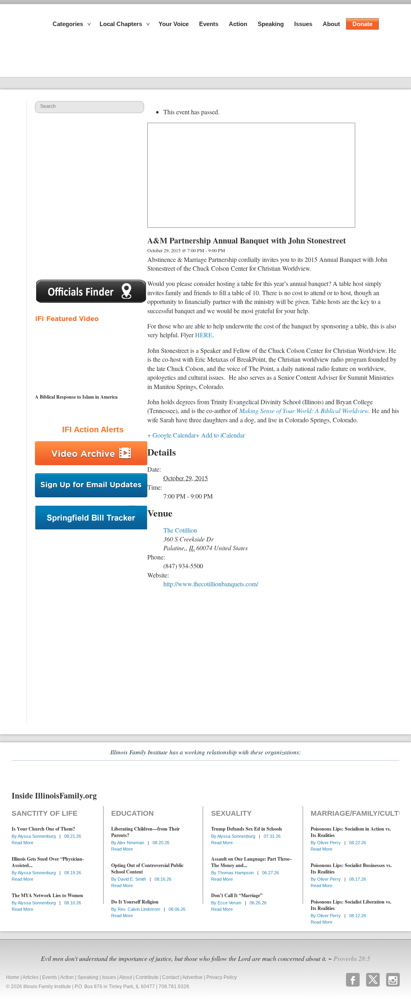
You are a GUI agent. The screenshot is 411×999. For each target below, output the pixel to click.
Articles (30, 977)
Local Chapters (121, 23)
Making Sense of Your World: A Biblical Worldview (303, 410)
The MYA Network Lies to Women (47, 895)
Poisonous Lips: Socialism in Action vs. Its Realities (351, 832)
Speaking (271, 23)
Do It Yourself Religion (135, 901)
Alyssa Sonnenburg (37, 836)
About (331, 23)
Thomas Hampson (236, 872)
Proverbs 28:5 (352, 958)
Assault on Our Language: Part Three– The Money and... (251, 862)
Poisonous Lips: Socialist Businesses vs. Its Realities (351, 868)
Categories (68, 23)
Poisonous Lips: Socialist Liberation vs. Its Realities (351, 905)
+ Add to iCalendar (220, 435)
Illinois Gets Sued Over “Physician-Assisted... (48, 862)
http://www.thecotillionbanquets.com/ (210, 584)
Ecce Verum (230, 902)
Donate (362, 23)
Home (12, 977)
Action (238, 23)
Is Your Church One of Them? (43, 828)
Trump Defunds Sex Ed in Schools (246, 828)
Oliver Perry (329, 842)
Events (208, 23)
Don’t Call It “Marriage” (236, 895)
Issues (303, 23)
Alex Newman (131, 842)
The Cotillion (180, 530)
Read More (22, 842)
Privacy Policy (221, 977)
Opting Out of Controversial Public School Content (147, 868)
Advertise (192, 977)
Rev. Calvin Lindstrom (139, 909)
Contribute (147, 977)
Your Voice (174, 23)
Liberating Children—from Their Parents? (145, 832)
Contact (170, 977)
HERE (203, 334)
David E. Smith (132, 879)
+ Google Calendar (171, 435)
